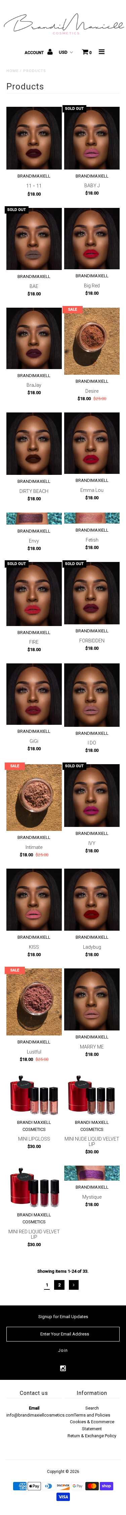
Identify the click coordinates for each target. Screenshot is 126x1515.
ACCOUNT (35, 52)
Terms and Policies (92, 1415)
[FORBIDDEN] (92, 593)
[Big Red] (92, 238)
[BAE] (34, 239)
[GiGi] (34, 694)
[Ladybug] (92, 900)
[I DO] (92, 694)
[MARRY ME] (92, 999)
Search (92, 1408)
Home (12, 71)
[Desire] (92, 341)
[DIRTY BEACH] (34, 443)
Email (34, 1408)
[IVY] (92, 795)
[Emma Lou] (92, 443)
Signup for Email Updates (63, 1316)
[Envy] (34, 519)
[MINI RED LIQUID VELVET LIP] (34, 1187)
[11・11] (34, 138)
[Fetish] (92, 518)
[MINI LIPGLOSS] (34, 1094)
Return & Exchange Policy (92, 1435)
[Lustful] (34, 1001)
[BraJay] (34, 338)
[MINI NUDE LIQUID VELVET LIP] (92, 1094)
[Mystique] (92, 1173)
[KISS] (34, 900)
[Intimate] (34, 797)
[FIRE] (34, 594)
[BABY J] (92, 138)
